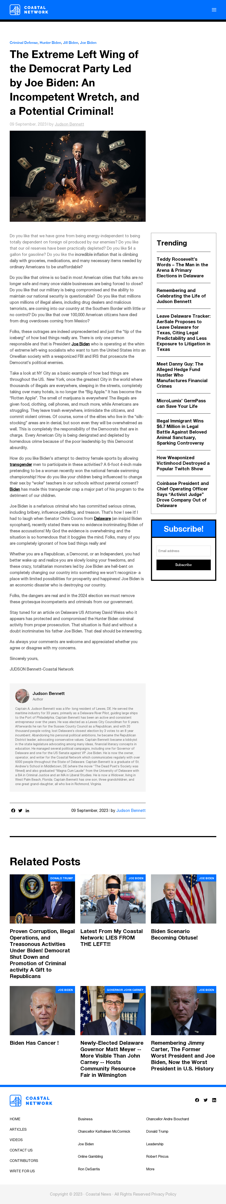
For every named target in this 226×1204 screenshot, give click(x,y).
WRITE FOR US (22, 1171)
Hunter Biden (50, 43)
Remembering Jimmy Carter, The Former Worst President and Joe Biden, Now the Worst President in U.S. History (183, 1056)
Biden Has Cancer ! (34, 1043)
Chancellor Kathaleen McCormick (104, 1131)
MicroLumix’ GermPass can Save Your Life (181, 403)
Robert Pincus (157, 1156)
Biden (15, 489)
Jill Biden (70, 43)
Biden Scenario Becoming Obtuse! (174, 934)
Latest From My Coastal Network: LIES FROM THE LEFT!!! (111, 937)
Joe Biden (88, 43)
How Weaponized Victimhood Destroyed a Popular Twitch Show (183, 463)
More (150, 1169)
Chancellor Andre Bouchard (167, 1119)
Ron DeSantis (89, 1169)
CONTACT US (21, 1150)
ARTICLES (18, 1129)
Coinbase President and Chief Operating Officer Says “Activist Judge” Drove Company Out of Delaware (183, 494)
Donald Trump (61, 878)
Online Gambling (90, 1156)
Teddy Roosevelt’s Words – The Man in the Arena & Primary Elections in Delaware (182, 267)
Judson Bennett (69, 124)
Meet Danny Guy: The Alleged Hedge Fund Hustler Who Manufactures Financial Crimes (182, 375)
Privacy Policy (163, 1194)
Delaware (102, 518)
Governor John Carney (125, 990)
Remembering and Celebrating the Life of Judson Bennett (181, 296)
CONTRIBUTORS (24, 1161)
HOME (15, 1119)
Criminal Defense (24, 43)
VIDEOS (16, 1140)
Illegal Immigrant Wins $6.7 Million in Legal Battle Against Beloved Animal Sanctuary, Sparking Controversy (182, 431)
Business (85, 1119)
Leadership (155, 1144)
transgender (21, 464)
